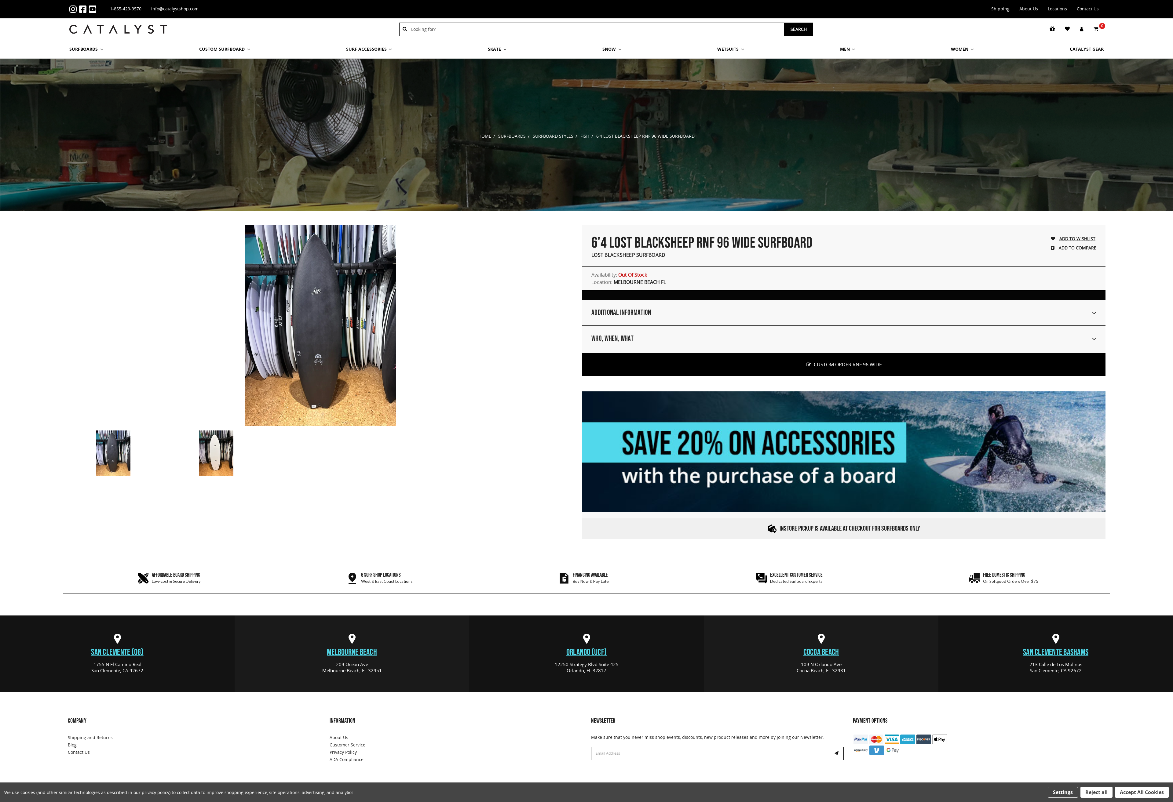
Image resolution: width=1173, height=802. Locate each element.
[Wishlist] (1067, 29)
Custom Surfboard (222, 49)
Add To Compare (1077, 248)
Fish (584, 136)
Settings (1063, 792)
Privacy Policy (343, 752)
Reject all (1096, 792)
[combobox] (595, 29)
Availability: (619, 274)
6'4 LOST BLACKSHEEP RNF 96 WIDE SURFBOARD (645, 136)
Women (960, 49)
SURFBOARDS (84, 49)
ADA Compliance (347, 759)
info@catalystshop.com (175, 9)
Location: (628, 282)
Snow (609, 49)
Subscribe (837, 753)
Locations (1057, 9)
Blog (72, 745)
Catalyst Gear (1087, 49)
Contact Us (1088, 9)
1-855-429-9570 (125, 9)
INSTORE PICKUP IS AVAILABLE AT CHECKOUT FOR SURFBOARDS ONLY (850, 528)
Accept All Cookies (1142, 792)
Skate (495, 49)
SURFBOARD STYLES (553, 136)
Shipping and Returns (90, 737)
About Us (1028, 9)
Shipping (1000, 9)
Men (845, 49)
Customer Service (347, 745)
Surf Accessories (367, 49)
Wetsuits (728, 49)
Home (484, 136)
